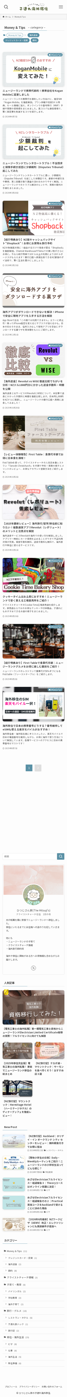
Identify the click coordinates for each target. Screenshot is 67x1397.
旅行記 (13, 1330)
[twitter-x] (33, 968)
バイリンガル (17, 1291)
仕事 (12, 1350)
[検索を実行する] (60, 856)
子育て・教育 (16, 1284)
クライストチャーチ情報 (22, 1277)
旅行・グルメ (17, 1311)
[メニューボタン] (61, 7)
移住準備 (14, 1363)
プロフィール (11, 1386)
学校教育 (14, 1297)
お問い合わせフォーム (52, 1386)
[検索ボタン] (6, 7)
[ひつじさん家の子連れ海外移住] (33, 7)
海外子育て (15, 1304)
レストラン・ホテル (20, 1317)
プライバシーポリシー (29, 1386)
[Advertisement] (33, 815)
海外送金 (33, 35)
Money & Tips (17, 1251)
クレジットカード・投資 (16, 40)
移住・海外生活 (18, 1337)
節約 (35, 40)
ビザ (12, 1344)
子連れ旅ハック (18, 1324)
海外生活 (14, 1356)
